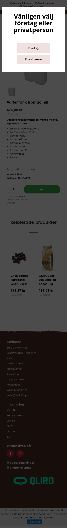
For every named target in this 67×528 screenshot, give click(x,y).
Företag (33, 48)
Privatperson (33, 59)
